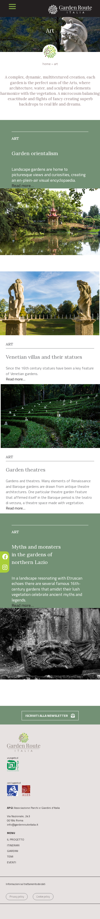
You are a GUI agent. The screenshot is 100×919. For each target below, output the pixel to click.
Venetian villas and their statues (44, 357)
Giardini (12, 851)
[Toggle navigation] (12, 6)
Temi (10, 856)
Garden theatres (25, 469)
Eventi (11, 862)
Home (47, 63)
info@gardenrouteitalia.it (22, 824)
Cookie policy (43, 897)
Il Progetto (15, 839)
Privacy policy (17, 897)
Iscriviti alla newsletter (47, 715)
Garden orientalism (35, 153)
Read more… (23, 185)
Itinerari (13, 845)
